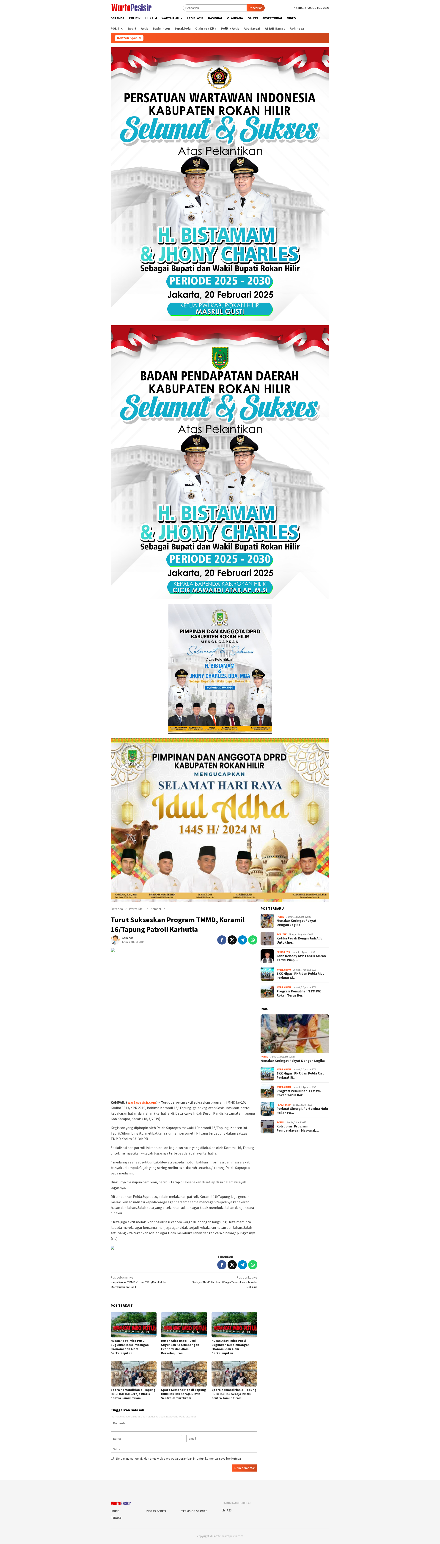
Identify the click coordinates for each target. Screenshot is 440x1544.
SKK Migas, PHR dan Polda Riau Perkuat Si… (300, 976)
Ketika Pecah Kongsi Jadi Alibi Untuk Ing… (300, 940)
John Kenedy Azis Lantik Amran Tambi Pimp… (301, 958)
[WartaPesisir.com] (131, 7)
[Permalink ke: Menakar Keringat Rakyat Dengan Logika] (295, 1033)
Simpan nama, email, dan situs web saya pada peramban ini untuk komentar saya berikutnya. (179, 1458)
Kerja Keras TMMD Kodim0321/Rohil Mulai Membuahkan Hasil (138, 1282)
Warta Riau (284, 969)
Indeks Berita (156, 1511)
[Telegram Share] (242, 940)
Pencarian (255, 8)
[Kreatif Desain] (112, 1247)
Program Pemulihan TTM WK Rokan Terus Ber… (299, 993)
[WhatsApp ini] (252, 940)
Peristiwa (283, 952)
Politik (282, 934)
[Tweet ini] (232, 940)
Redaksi (116, 1518)
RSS (229, 1510)
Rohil (280, 916)
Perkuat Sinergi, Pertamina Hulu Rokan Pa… (302, 1111)
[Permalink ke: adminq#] (115, 940)
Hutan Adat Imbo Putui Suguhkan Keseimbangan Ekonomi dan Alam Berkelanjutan (130, 1347)
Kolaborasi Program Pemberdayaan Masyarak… (298, 1128)
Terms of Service (194, 1511)
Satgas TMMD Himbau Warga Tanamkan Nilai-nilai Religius (224, 1282)
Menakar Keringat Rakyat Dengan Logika (296, 923)
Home (115, 1511)
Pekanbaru (284, 1104)
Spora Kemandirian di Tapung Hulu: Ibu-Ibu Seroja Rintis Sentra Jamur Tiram (133, 1394)
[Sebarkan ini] (221, 940)
